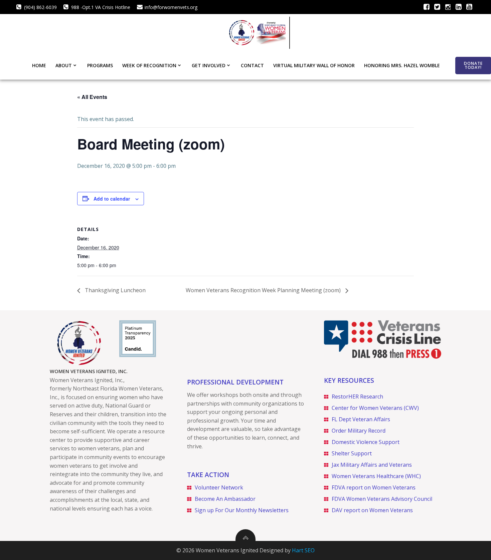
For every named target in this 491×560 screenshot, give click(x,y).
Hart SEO (303, 550)
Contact (252, 65)
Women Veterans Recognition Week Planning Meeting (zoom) (264, 290)
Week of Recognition (149, 65)
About (63, 65)
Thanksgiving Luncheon (115, 290)
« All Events (92, 97)
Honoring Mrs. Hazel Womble (402, 65)
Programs (100, 65)
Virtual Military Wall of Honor (314, 65)
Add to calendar (112, 198)
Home (39, 65)
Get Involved (208, 65)
